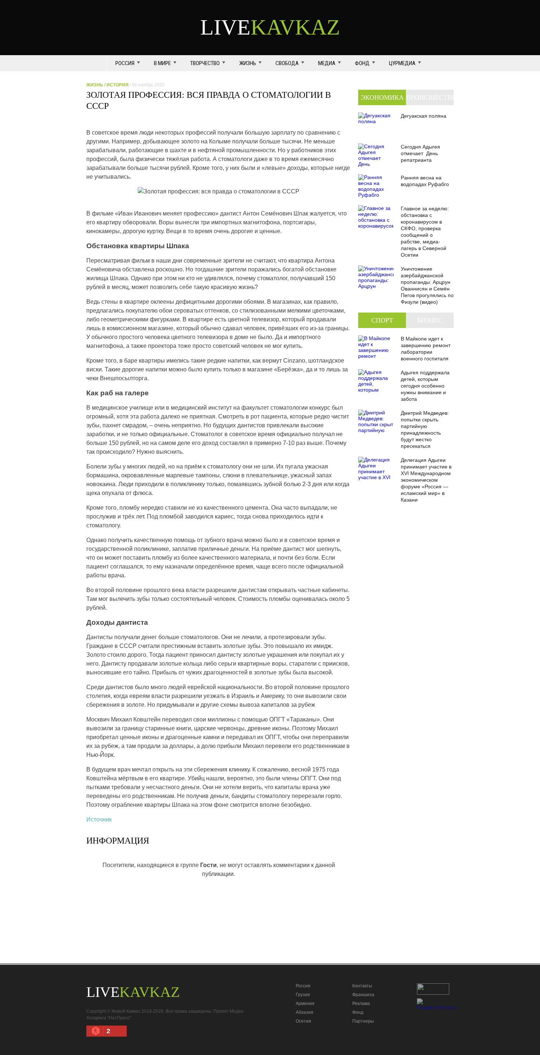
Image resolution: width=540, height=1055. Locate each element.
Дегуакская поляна (423, 116)
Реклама (361, 1003)
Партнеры (363, 1021)
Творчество (205, 63)
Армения (305, 1003)
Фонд (362, 63)
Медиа (326, 63)
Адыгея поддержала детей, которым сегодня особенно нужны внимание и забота (425, 386)
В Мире (162, 63)
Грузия (303, 994)
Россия (124, 63)
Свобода (287, 63)
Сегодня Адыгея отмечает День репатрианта (420, 153)
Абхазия (304, 1012)
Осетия (303, 1021)
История (118, 85)
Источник (99, 819)
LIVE (270, 27)
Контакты (362, 985)
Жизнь (247, 63)
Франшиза (363, 994)
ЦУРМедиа (402, 63)
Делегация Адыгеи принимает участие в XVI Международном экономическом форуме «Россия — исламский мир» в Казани (426, 480)
